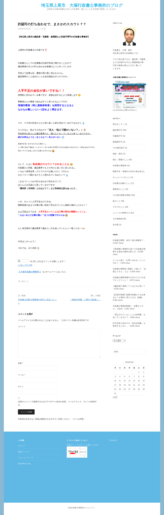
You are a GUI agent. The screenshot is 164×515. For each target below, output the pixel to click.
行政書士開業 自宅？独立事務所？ (128, 240)
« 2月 (115, 397)
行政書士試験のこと (121, 183)
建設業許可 (117, 130)
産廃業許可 (117, 142)
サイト (21, 386)
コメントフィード (25, 458)
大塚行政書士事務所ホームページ (81, 508)
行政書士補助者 (119, 165)
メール (21, 375)
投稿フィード (23, 452)
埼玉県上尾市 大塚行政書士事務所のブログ (82, 5)
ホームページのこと (121, 177)
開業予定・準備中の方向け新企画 (127, 171)
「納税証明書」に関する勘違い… (85, 300)
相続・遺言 (117, 154)
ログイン (22, 446)
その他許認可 (118, 148)
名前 (20, 363)
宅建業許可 (117, 136)
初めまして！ (118, 124)
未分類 (116, 225)
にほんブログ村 (25, 265)
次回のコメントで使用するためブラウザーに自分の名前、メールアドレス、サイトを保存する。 (57, 403)
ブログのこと (118, 207)
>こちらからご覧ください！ (125, 110)
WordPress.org (24, 463)
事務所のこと (118, 189)
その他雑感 (117, 219)
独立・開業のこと (120, 159)
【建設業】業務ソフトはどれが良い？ (129, 286)
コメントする (40, 29)
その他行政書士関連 (121, 195)
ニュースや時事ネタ (121, 213)
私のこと (25, 281)
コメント (22, 326)
